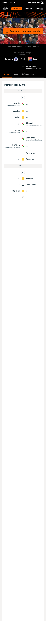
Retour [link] (8, 15)
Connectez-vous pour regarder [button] (25, 31)
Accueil (7, 74)
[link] (16, 9)
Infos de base (28, 74)
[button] (38, 9)
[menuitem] (16, 9)
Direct (16, 74)
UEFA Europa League (5, 8)
